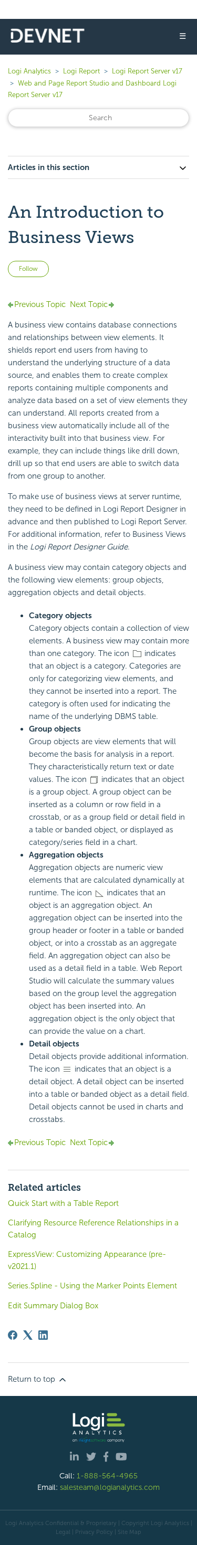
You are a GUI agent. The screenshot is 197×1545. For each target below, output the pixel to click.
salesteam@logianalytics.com (110, 1487)
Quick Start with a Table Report (63, 1203)
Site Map (129, 1532)
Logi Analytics (29, 71)
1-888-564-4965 (107, 1475)
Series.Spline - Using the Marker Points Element (92, 1285)
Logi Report (81, 71)
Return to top (32, 1379)
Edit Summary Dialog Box (53, 1305)
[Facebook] (12, 1335)
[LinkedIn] (43, 1335)
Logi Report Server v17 (147, 71)
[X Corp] (28, 1335)
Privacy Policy (94, 1532)
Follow (28, 268)
